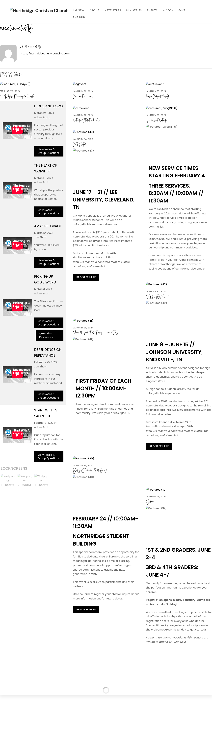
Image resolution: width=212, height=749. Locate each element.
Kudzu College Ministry (157, 96)
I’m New (78, 10)
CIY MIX (80, 144)
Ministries (134, 10)
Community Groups (83, 96)
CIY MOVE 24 (157, 297)
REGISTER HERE (86, 277)
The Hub (79, 17)
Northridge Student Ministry (86, 120)
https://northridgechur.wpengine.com (45, 53)
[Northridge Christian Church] (39, 10)
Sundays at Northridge (156, 120)
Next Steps (113, 10)
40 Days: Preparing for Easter (17, 96)
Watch (168, 10)
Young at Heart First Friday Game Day (95, 333)
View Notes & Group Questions (48, 151)
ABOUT (94, 10)
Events (152, 10)
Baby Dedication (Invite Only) (89, 471)
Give (182, 10)
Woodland (150, 502)
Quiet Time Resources (46, 335)
